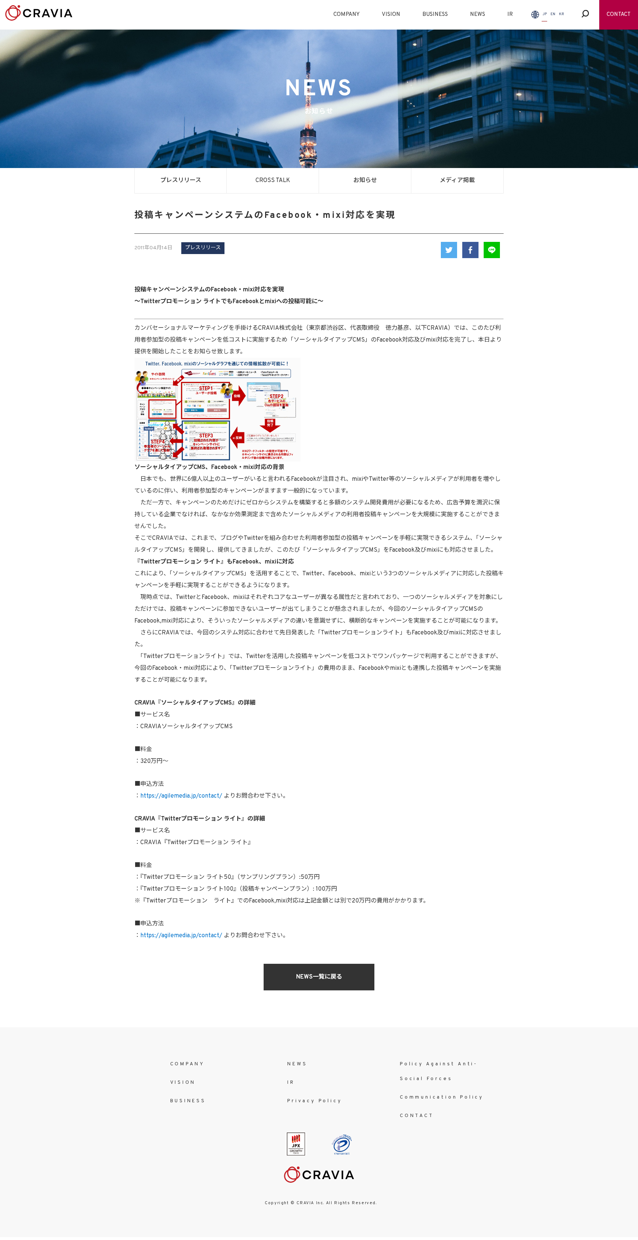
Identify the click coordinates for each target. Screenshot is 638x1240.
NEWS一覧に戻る (319, 977)
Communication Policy (442, 1097)
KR (561, 14)
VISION (391, 14)
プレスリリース (180, 180)
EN (552, 14)
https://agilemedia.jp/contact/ (181, 796)
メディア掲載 (457, 180)
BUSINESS (435, 14)
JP (544, 14)
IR (510, 14)
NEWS (477, 14)
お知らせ (365, 180)
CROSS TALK (272, 180)
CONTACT (619, 14)
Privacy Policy (314, 1101)
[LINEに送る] (492, 250)
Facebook (470, 250)
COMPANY (346, 14)
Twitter (449, 250)
